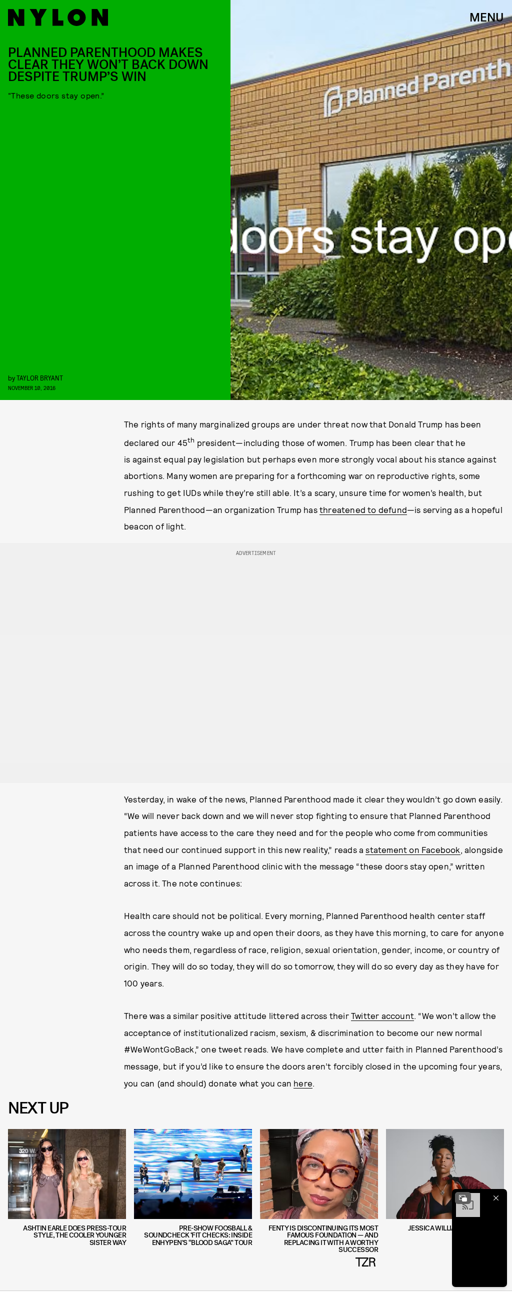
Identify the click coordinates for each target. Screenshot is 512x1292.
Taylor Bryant (39, 378)
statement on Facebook (413, 849)
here (303, 1083)
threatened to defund (363, 509)
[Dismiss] (496, 1198)
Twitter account (382, 1015)
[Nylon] (58, 17)
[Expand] (463, 1198)
